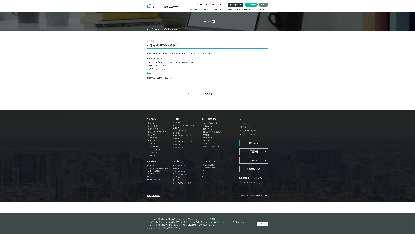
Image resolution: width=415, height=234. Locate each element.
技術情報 (175, 119)
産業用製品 (151, 119)
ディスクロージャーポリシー (213, 146)
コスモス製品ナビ (154, 126)
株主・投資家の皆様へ (210, 123)
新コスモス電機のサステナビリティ (209, 166)
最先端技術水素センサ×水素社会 (180, 129)
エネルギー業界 (154, 149)
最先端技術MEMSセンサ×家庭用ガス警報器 (184, 124)
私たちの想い (177, 177)
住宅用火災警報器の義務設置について (155, 172)
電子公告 (206, 141)
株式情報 (206, 135)
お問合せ (252, 4)
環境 (204, 170)
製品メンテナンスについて (157, 132)
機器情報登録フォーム (155, 129)
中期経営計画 (207, 138)
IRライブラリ (207, 129)
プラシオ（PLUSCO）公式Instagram (251, 182)
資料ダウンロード (154, 135)
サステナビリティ (209, 161)
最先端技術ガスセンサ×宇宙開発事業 (182, 134)
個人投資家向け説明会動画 (212, 132)
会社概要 (176, 168)
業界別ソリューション (155, 141)
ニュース (223, 5)
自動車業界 (153, 144)
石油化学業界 (154, 146)
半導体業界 (153, 152)
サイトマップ (243, 123)
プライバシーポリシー (246, 127)
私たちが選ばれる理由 (180, 174)
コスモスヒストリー (180, 171)
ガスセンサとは (178, 144)
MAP (149, 72)
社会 (204, 173)
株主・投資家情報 (209, 119)
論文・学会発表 (178, 147)
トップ (149, 29)
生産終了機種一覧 (154, 138)
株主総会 (206, 144)
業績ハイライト (208, 126)
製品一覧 (151, 123)
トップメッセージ (179, 165)
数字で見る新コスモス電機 (182, 183)
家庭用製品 (151, 161)
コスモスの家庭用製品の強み (158, 168)
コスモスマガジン (211, 5)
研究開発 (176, 138)
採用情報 (200, 5)
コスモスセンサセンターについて (184, 142)
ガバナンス (207, 176)
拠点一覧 (176, 180)
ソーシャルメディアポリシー (248, 131)
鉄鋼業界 (152, 155)
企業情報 (175, 161)
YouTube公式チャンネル (260, 178)
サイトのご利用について (247, 134)
